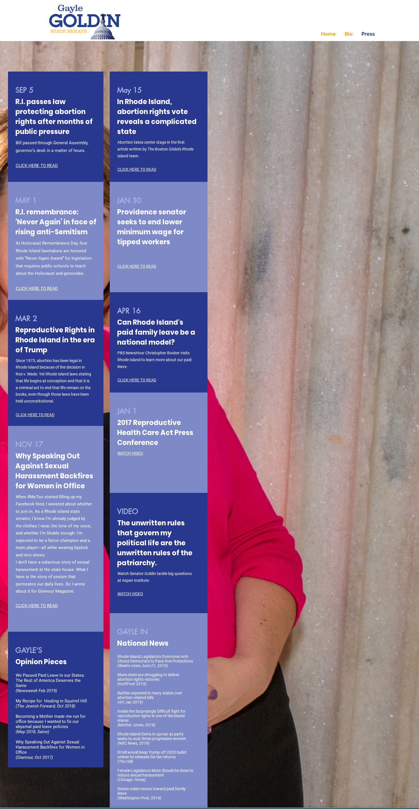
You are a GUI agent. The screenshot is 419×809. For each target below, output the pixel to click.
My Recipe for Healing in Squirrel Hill (52, 701)
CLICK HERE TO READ (136, 169)
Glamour (25, 757)
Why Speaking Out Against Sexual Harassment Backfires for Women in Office (50, 747)
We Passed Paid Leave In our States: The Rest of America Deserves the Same (50, 680)
